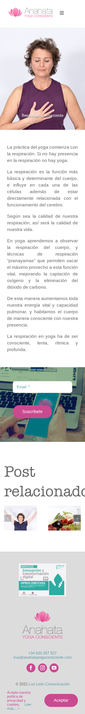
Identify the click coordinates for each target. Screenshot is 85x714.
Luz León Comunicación (49, 684)
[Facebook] (30, 667)
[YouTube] (54, 667)
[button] (7, 518)
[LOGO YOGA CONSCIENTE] (42, 607)
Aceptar (61, 700)
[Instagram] (42, 667)
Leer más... (19, 706)
